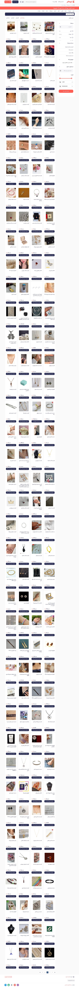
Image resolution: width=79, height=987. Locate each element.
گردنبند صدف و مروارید (37, 840)
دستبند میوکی (39, 413)
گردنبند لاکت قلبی (25, 579)
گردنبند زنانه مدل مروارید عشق (50, 34)
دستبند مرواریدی (13, 33)
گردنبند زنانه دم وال (38, 389)
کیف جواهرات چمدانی (25, 247)
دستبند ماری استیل (12, 793)
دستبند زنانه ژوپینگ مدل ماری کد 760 (11, 580)
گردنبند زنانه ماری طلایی (11, 104)
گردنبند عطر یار (26, 223)
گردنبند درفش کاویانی (25, 365)
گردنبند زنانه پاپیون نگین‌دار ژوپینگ (11, 556)
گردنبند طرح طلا (26, 413)
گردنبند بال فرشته (13, 389)
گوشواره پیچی (39, 436)
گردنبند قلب (52, 80)
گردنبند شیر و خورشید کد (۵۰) (24, 817)
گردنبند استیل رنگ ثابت (37, 864)
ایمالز (72, 5)
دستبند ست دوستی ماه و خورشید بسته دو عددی (37, 936)
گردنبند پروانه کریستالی (37, 721)
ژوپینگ (69, 11)
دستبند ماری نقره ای (51, 769)
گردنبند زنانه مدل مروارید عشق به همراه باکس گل (37, 746)
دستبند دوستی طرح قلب (37, 888)
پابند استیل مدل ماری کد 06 (49, 294)
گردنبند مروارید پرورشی (24, 864)
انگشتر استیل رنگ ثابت (50, 626)
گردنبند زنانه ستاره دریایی (37, 223)
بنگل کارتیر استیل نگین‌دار (37, 104)
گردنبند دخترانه (26, 199)
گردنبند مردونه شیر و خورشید (51, 224)
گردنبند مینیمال (39, 555)
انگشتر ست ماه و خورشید (37, 531)
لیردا (65, 11)
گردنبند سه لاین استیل (38, 816)
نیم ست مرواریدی (26, 959)
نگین (62, 11)
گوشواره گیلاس (52, 175)
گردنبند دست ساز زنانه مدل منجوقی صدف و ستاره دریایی (11, 628)
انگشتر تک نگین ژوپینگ (37, 603)
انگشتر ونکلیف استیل (51, 911)
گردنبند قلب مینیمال (25, 175)
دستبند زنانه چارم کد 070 (37, 128)
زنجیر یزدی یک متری (51, 579)
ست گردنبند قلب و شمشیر (50, 484)
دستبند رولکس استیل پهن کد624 (37, 651)
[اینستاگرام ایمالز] (18, 985)
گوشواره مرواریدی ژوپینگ (11, 698)
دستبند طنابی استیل (25, 128)
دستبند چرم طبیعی (51, 888)
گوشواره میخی (26, 603)
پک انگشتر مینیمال (51, 816)
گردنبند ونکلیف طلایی (25, 840)
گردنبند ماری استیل (12, 413)
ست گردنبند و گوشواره (38, 318)
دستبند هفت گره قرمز (12, 199)
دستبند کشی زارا (13, 460)
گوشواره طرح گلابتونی (51, 389)
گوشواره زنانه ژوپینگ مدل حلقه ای (50, 746)
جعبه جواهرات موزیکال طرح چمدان (11, 675)
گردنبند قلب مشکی (25, 555)
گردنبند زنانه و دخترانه (69, 47)
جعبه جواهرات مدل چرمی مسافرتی (24, 390)
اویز (73, 11)
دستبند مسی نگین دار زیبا (11, 721)
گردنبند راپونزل (52, 365)
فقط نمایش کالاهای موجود (67, 62)
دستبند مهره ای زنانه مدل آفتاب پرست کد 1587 (24, 532)
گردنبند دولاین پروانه (12, 531)
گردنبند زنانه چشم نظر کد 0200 (24, 675)
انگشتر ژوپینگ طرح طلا (25, 935)
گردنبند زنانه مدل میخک (11, 888)
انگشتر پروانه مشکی (12, 56)
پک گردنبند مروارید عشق (24, 721)
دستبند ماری (52, 151)
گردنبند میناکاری (51, 247)
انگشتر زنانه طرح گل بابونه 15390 (50, 936)
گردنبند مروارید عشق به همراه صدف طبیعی (12, 865)
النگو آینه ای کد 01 (12, 270)
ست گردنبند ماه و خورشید (50, 531)
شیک (47, 11)
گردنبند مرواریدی (26, 104)
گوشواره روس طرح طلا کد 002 (24, 651)
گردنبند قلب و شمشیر (25, 508)
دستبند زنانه (71, 49)
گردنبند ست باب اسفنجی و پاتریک (50, 342)
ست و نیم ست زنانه (69, 55)
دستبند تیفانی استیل (12, 484)
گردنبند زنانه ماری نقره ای (24, 56)
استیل (55, 11)
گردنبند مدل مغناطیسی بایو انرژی (24, 770)
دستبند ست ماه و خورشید (37, 365)
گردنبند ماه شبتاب (38, 80)
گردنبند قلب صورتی (25, 270)
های (58, 11)
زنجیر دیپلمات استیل (12, 365)
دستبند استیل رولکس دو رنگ (50, 414)
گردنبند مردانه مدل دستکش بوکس (12, 342)
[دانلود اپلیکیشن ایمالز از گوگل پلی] (12, 985)
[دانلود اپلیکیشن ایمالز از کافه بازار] (9, 985)
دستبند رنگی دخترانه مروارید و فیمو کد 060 (25, 627)
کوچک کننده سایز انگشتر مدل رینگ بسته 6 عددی (37, 295)
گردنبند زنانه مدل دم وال (11, 959)
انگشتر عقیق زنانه (51, 864)
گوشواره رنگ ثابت (13, 911)
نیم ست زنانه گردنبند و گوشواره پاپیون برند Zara (11, 746)
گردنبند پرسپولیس (12, 508)
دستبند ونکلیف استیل (25, 151)
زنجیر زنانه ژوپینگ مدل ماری (50, 793)
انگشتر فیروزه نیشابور (25, 294)
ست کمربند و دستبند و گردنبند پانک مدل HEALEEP (24, 319)
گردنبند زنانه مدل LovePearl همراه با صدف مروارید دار (50, 604)
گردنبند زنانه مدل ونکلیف (37, 33)
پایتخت (39, 11)
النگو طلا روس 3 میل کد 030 (49, 199)
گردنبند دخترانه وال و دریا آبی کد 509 (50, 319)
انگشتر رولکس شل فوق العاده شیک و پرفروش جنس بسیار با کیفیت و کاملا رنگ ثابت (24, 486)
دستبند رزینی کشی (38, 911)
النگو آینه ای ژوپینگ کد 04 (50, 674)
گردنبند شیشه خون (25, 888)
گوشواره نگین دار (52, 650)
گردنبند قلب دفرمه (51, 460)
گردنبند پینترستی (51, 128)
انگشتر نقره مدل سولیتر (24, 341)
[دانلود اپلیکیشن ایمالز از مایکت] (5, 985)
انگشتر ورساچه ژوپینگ (50, 698)
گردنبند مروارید (26, 33)
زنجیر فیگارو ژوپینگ (12, 840)
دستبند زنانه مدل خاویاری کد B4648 (11, 770)
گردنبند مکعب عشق (25, 698)
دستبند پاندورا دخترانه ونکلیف (38, 200)
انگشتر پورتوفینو (39, 626)
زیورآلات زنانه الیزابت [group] (69, 14)
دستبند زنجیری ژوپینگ (25, 436)
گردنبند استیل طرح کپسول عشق (37, 485)
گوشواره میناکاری (39, 56)
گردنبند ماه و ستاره (51, 104)
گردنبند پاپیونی (39, 674)
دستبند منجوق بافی (25, 80)
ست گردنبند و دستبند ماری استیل (24, 461)
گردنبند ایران (14, 294)
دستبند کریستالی (51, 555)
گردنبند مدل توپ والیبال (50, 959)
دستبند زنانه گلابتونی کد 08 (37, 698)
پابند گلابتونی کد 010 (12, 650)
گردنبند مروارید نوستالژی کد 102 (11, 176)
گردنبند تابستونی (51, 508)
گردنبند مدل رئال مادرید (11, 935)
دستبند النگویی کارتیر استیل (12, 437)
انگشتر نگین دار (52, 270)
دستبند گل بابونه (26, 911)
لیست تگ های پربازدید (71, 980)
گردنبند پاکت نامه (51, 721)
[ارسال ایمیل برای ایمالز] (15, 985)
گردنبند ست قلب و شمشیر (11, 223)
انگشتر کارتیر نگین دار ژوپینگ (38, 508)
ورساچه (51, 11)
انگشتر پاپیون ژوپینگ (38, 247)
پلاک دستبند (71, 52)
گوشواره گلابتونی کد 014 (12, 816)
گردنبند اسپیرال (39, 341)
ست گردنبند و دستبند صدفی (12, 603)
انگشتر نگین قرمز (39, 793)
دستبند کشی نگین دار (25, 745)
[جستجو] (20, 1)
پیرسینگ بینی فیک (12, 151)
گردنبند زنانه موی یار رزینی (37, 175)
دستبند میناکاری (13, 247)
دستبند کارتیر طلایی (51, 840)
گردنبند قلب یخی (13, 80)
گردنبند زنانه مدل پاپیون (37, 959)
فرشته (43, 11)
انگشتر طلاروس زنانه (38, 270)
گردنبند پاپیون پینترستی (11, 318)
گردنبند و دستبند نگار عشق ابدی (37, 580)
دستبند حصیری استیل (38, 769)
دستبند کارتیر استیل (51, 436)
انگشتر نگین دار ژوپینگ (37, 151)
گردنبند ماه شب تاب (12, 128)
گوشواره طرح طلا (26, 793)
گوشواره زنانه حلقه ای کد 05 (49, 56)
